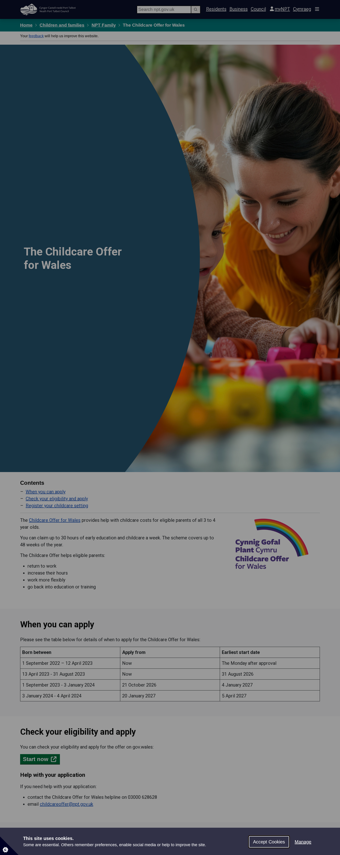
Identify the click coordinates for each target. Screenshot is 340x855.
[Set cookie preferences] (9, 845)
